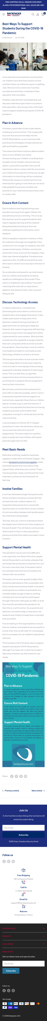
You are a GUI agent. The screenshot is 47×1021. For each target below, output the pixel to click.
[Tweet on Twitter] (21, 776)
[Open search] (33, 14)
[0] (42, 14)
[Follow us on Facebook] (4, 861)
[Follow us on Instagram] (13, 861)
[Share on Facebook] (11, 776)
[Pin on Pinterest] (16, 776)
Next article (37, 790)
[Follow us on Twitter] (8, 861)
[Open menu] (3, 14)
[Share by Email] (25, 776)
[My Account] (38, 14)
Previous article (12, 790)
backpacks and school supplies (23, 462)
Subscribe (23, 835)
